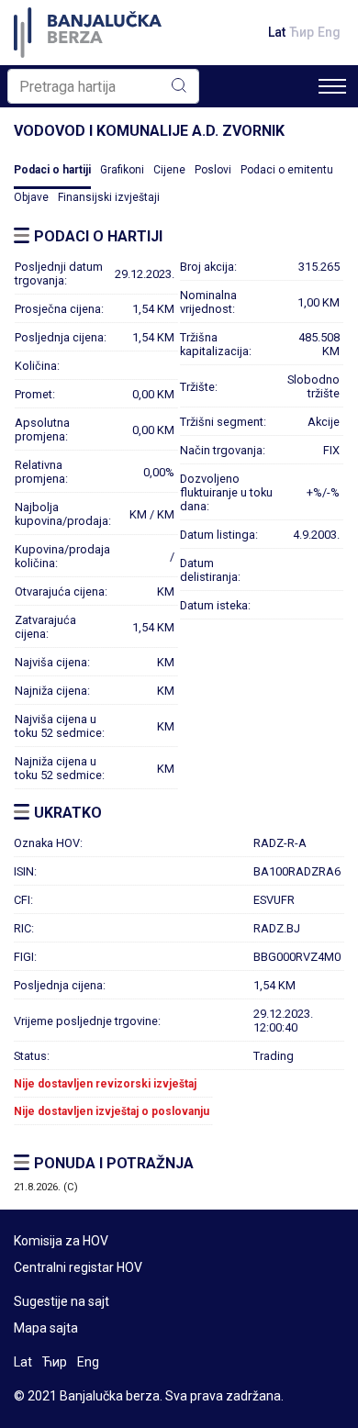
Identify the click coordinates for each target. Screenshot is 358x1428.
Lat (276, 32)
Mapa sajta (46, 1328)
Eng (329, 32)
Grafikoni (122, 169)
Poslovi (213, 169)
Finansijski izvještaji (109, 197)
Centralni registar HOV (78, 1267)
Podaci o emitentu (287, 169)
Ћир (301, 32)
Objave (31, 197)
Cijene (169, 169)
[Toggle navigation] (332, 86)
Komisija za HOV (61, 1240)
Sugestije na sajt (61, 1301)
